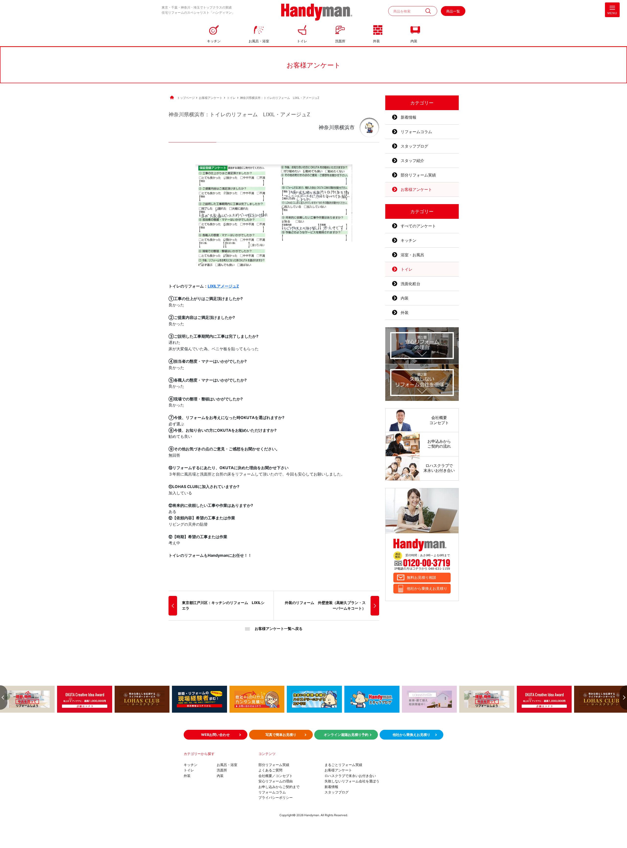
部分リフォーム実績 (418, 175)
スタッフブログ (414, 146)
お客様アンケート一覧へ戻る (278, 628)
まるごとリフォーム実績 (343, 765)
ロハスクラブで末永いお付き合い (350, 776)
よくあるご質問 (270, 770)
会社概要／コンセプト (275, 776)
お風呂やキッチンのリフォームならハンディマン (316, 13)
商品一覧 (453, 11)
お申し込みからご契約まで (279, 787)
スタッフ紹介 (412, 160)
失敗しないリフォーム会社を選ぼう (352, 781)
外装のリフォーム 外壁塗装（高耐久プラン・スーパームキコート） (325, 605)
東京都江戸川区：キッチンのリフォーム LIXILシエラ (223, 605)
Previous (3, 697)
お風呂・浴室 (259, 41)
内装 (413, 41)
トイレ (302, 41)
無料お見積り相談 (421, 577)
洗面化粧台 (410, 283)
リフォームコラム (416, 131)
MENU (612, 13)
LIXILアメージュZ (223, 286)
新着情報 (408, 117)
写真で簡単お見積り (280, 734)
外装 (376, 41)
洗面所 (340, 41)
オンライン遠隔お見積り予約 (346, 734)
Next (623, 697)
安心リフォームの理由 (275, 781)
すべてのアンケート (418, 225)
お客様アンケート (416, 189)
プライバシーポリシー (275, 797)
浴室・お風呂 (412, 254)
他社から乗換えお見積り (427, 588)
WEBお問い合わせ (215, 734)
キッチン (214, 41)
